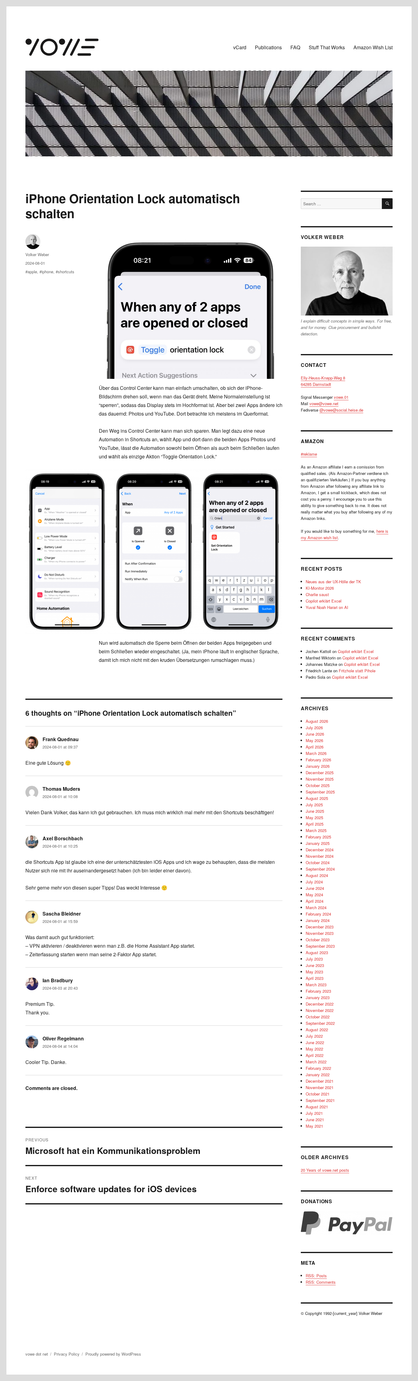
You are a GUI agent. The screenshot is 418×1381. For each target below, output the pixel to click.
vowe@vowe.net (323, 403)
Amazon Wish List (373, 47)
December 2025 (320, 772)
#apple (31, 271)
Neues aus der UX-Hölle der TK (333, 581)
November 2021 (320, 1087)
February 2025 (318, 837)
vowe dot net (36, 1354)
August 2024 (317, 875)
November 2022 (320, 1010)
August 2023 (317, 952)
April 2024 (314, 901)
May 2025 (314, 817)
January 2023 (318, 997)
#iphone (46, 271)
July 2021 (314, 1113)
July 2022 (314, 1036)
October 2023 (318, 939)
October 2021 (318, 1094)
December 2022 (320, 1004)
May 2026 (314, 740)
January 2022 (318, 1074)
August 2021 (317, 1107)
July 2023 (314, 959)
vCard (239, 47)
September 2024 (320, 869)
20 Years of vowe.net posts (325, 1170)
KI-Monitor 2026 (320, 588)
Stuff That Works (327, 47)
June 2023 (315, 965)
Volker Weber (37, 254)
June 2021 (315, 1119)
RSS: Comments (321, 1282)
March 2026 (316, 753)
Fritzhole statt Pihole (357, 671)
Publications (268, 47)
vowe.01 (341, 397)
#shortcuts (65, 271)
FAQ (295, 47)
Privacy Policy (67, 1354)
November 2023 (320, 933)
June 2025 (315, 811)
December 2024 (320, 850)
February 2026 (318, 760)
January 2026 (318, 766)
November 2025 (320, 779)
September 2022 (320, 1023)
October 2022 (318, 1017)
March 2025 (316, 830)
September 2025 (320, 792)
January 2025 (318, 843)
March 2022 (316, 1062)
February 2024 (318, 914)
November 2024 (320, 856)
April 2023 (314, 978)
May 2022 (314, 1049)
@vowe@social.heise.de (341, 410)
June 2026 (315, 734)
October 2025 (318, 785)
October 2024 (318, 862)
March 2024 (316, 907)
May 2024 (314, 895)
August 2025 (317, 798)
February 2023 (318, 991)
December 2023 (320, 927)
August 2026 (317, 721)
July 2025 (314, 805)
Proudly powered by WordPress (113, 1354)
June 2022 (315, 1042)
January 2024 (318, 920)
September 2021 (320, 1100)
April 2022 (314, 1055)
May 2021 (314, 1126)
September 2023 (320, 946)
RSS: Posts (316, 1275)
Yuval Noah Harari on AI (327, 607)
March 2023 (316, 984)
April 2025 (314, 824)
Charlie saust (317, 594)
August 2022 (317, 1029)
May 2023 (314, 972)
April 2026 (314, 747)
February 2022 (318, 1068)
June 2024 (315, 888)
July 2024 (314, 882)
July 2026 (314, 727)
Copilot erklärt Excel (323, 601)
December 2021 (320, 1081)
